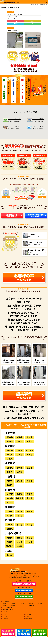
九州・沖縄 (31, 573)
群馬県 (10, 458)
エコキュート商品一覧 (7, 607)
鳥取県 (29, 511)
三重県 (10, 502)
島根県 (10, 515)
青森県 (10, 437)
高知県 (29, 524)
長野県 (10, 471)
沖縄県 (20, 546)
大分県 (20, 542)
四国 (27, 573)
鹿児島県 (10, 546)
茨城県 (29, 454)
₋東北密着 (4, 603)
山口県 (20, 515)
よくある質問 (5, 618)
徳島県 (10, 524)
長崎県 (29, 537)
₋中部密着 (22, 603)
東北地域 (10, 432)
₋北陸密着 (31, 603)
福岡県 (10, 537)
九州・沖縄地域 (13, 533)
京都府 (29, 494)
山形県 (20, 441)
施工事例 (4, 614)
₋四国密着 (13, 605)
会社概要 (27, 616)
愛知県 (10, 467)
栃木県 (20, 454)
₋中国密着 (4, 605)
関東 (14, 573)
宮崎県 (29, 542)
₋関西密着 (40, 603)
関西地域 (10, 489)
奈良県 (10, 498)
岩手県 (20, 437)
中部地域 (10, 463)
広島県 (10, 511)
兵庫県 (20, 494)
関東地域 (10, 446)
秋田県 (10, 441)
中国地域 (10, 507)
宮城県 (29, 437)
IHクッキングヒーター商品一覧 (9, 609)
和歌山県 (20, 498)
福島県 (29, 441)
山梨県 (20, 471)
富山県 (20, 481)
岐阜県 (29, 467)
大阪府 (10, 494)
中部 (17, 573)
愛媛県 (10, 528)
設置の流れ (5, 616)
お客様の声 (5, 611)
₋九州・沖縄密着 (23, 605)
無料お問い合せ (28, 618)
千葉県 (10, 454)
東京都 (10, 450)
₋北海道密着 (31, 605)
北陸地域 (10, 476)
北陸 (20, 573)
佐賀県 (20, 537)
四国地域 (10, 520)
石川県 (29, 481)
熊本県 (10, 542)
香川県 (20, 524)
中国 (25, 573)
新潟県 (10, 485)
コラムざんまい (28, 614)
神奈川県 (29, 450)
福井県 (10, 481)
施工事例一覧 (37, 4)
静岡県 (20, 467)
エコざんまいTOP (6, 601)
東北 (12, 573)
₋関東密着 (13, 603)
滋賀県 (29, 498)
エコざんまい (32, 4)
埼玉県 (20, 450)
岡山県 (20, 511)
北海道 (8, 550)
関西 (22, 573)
